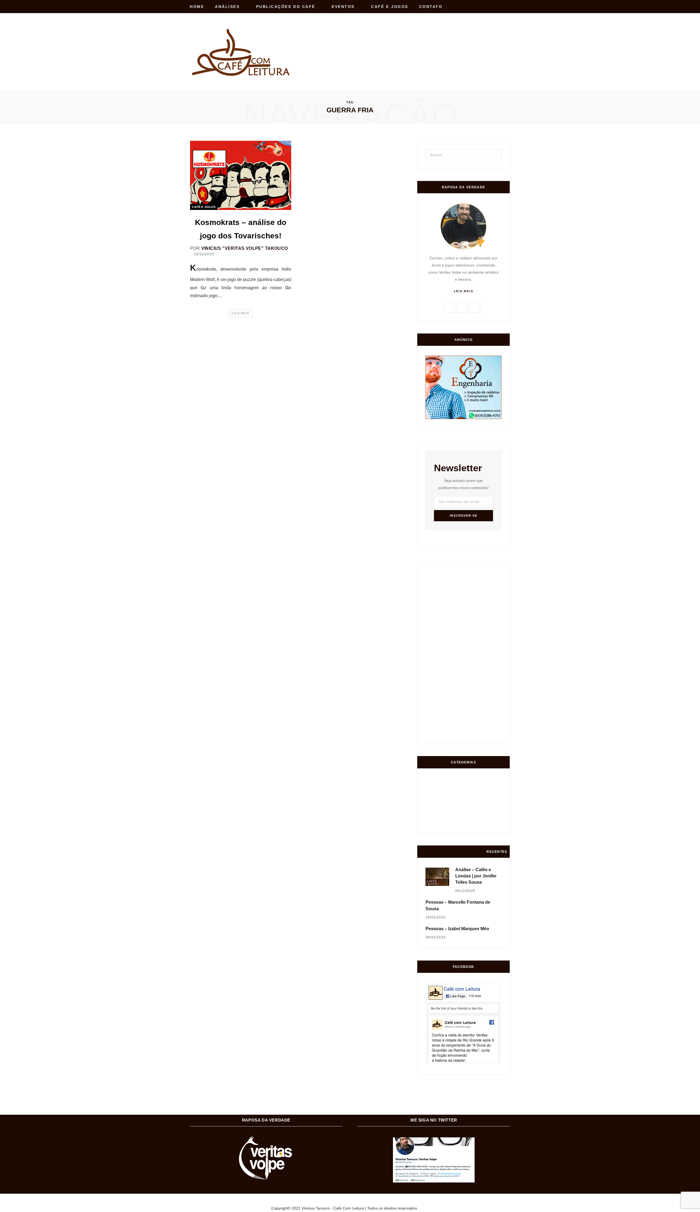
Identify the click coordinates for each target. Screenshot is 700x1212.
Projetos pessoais (454, 825)
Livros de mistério (433, 803)
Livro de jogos (494, 824)
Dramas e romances (453, 803)
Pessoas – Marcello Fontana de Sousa (457, 905)
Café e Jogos (389, 6)
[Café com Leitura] (242, 52)
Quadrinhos (474, 803)
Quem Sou (474, 825)
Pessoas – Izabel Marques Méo (457, 928)
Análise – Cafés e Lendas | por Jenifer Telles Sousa (476, 876)
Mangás (494, 803)
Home (197, 6)
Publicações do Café (285, 6)
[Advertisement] (410, 40)
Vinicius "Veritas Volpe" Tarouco (244, 248)
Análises (227, 6)
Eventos (343, 6)
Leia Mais (240, 313)
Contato (431, 6)
